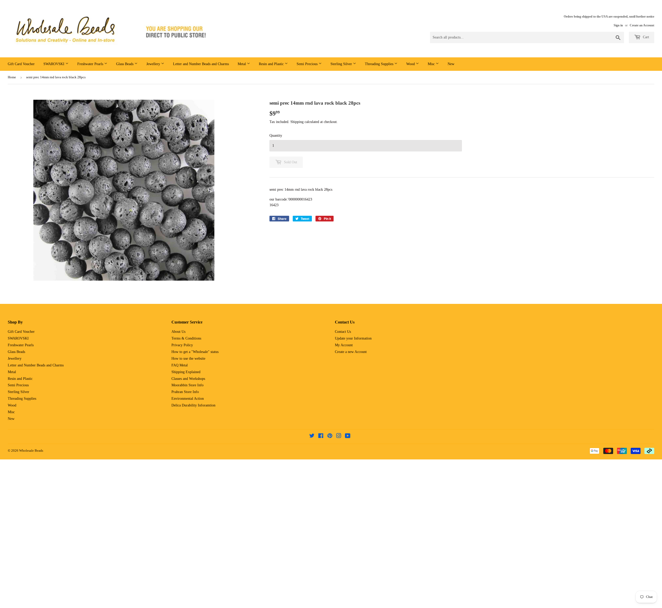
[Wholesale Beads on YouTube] (347, 436)
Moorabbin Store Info (187, 385)
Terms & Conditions (186, 338)
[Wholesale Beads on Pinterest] (330, 436)
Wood (411, 64)
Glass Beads (125, 64)
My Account (344, 345)
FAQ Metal (179, 365)
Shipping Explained (185, 372)
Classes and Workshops (188, 379)
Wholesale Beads (31, 450)
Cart (645, 37)
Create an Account (642, 25)
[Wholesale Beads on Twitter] (311, 436)
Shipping (297, 122)
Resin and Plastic (272, 64)
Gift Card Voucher (21, 64)
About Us (178, 332)
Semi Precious (308, 64)
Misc (432, 64)
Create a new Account (351, 352)
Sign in (618, 25)
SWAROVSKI (54, 64)
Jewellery (153, 64)
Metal (242, 64)
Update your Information (353, 338)
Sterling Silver (341, 64)
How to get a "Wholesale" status (195, 352)
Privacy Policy (182, 345)
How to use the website (188, 358)
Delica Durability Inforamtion (193, 405)
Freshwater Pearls (90, 64)
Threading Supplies (379, 64)
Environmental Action (187, 399)
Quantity (275, 135)
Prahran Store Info (185, 392)
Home (12, 77)
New (451, 64)
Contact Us (343, 332)
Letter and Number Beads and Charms (201, 64)
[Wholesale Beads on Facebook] (321, 436)
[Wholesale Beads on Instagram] (338, 436)
